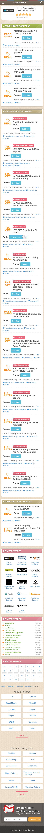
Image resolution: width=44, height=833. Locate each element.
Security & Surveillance (12, 647)
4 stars (26, 14)
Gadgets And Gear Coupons (22, 563)
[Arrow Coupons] (22, 570)
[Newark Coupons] (9, 570)
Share (18, 45)
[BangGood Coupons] (35, 558)
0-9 (4, 666)
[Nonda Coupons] (35, 570)
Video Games (9, 623)
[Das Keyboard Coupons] (9, 582)
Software (32, 753)
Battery (7, 654)
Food (33, 780)
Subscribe (36, 819)
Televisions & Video (11, 650)
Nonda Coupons (35, 575)
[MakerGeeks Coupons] (22, 594)
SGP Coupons (35, 586)
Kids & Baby (11, 759)
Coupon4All (19, 2)
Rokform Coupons (9, 611)
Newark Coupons (9, 575)
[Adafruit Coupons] (22, 582)
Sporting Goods (11, 786)
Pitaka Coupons (22, 611)
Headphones (9, 628)
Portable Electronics (11, 645)
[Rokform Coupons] (9, 606)
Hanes (32, 728)
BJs (11, 696)
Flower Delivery (11, 773)
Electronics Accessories (13, 635)
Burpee (11, 715)
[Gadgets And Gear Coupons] (22, 558)
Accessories (11, 765)
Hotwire (33, 696)
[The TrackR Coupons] (9, 594)
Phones (7, 625)
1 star (17, 14)
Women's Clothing (32, 786)
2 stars (20, 14)
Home (3, 687)
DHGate (32, 715)
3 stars (23, 14)
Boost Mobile (11, 703)
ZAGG (11, 722)
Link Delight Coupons (35, 599)
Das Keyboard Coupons (9, 587)
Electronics (10, 687)
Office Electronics (10, 640)
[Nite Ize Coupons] (9, 558)
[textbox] (15, 819)
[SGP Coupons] (35, 582)
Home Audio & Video (12, 637)
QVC (11, 728)
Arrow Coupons (22, 574)
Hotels (11, 780)
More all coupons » (13, 136)
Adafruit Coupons (22, 587)
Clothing (11, 753)
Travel (32, 759)
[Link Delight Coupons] (35, 594)
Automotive (32, 765)
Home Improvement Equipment (32, 773)
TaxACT (32, 703)
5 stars (29, 14)
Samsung (33, 722)
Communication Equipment (14, 633)
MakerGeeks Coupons (22, 599)
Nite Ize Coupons (9, 563)
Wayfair (33, 709)
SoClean (11, 709)
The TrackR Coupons (9, 599)
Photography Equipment (13, 642)
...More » (38, 42)
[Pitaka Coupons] (22, 606)
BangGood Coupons (35, 563)
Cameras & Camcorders (13, 652)
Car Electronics (10, 630)
